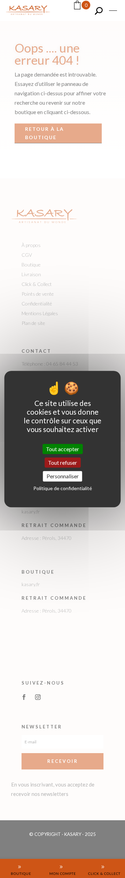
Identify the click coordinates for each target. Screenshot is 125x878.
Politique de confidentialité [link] (62, 488)
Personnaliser (63, 476)
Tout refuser (62, 462)
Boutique (21, 873)
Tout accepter (62, 449)
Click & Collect (104, 873)
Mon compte (62, 873)
